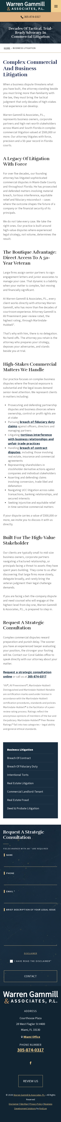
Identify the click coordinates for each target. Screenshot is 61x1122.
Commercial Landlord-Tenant (25, 791)
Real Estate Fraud (18, 800)
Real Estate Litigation (20, 783)
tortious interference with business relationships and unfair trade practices (31, 439)
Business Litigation (20, 749)
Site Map (24, 1103)
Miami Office (32, 1037)
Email (10, 891)
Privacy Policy (36, 1103)
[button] (56, 6)
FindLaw (43, 1108)
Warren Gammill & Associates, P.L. (29, 1094)
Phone (10, 873)
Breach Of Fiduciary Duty (22, 766)
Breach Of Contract (19, 758)
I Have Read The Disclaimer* (33, 961)
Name (9, 855)
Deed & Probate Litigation (23, 808)
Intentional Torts (17, 775)
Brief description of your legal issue (31, 909)
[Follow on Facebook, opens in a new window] (31, 1063)
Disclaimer (30, 953)
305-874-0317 (32, 17)
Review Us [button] (30, 1081)
